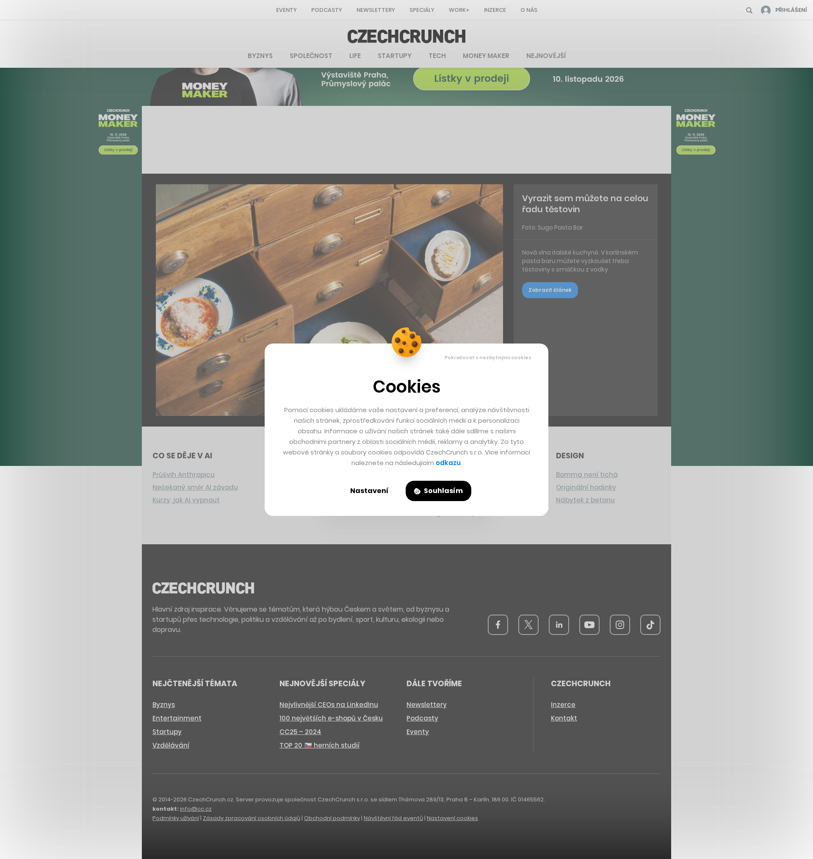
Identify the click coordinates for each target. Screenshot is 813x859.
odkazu (448, 462)
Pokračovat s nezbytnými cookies (488, 357)
